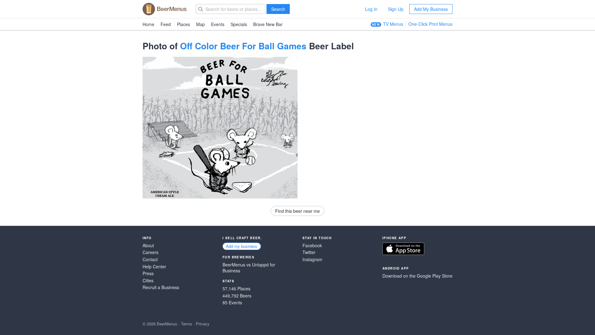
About (148, 245)
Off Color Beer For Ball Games (243, 45)
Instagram (312, 259)
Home (148, 24)
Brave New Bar (268, 24)
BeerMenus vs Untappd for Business (249, 268)
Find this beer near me (297, 211)
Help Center (154, 267)
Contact (150, 259)
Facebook (312, 245)
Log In (371, 9)
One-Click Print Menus (430, 24)
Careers (150, 252)
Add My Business (431, 9)
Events (217, 24)
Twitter (308, 252)
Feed (166, 24)
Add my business (241, 246)
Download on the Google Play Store (417, 276)
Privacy (202, 324)
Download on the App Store (403, 249)
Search (278, 9)
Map (200, 24)
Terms (186, 324)
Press (148, 273)
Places (183, 24)
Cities (148, 281)
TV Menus (393, 24)
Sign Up (395, 9)
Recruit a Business (161, 287)
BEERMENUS (165, 9)
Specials (239, 24)
